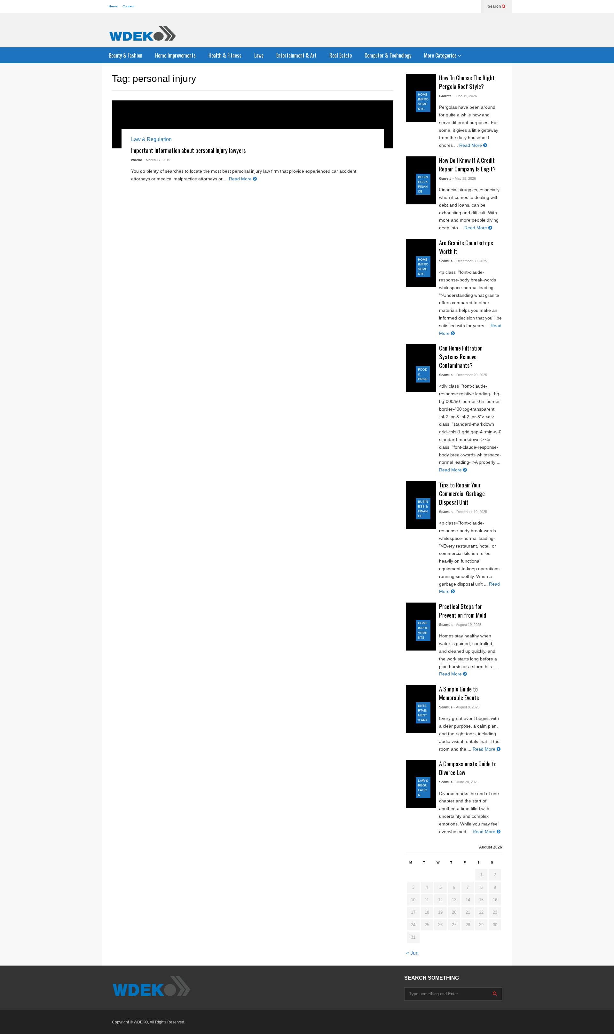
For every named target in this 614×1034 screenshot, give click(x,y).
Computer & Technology (388, 55)
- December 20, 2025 (470, 375)
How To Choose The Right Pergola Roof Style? (467, 82)
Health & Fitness (225, 55)
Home (113, 6)
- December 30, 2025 (470, 261)
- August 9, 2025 (466, 707)
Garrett (445, 96)
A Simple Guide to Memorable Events (459, 693)
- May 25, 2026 (464, 178)
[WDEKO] (142, 33)
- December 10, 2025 (470, 512)
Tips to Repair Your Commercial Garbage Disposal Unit (462, 493)
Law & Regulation (151, 139)
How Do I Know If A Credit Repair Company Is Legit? (467, 164)
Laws (259, 55)
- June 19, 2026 (465, 96)
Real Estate (340, 55)
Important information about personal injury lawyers (188, 150)
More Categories (441, 55)
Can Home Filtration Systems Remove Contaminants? (461, 356)
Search (495, 6)
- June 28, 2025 (466, 782)
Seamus (446, 261)
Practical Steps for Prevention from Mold (462, 610)
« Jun (412, 953)
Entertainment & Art (296, 55)
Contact (128, 6)
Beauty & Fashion (125, 55)
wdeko (136, 160)
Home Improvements (175, 55)
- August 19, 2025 (467, 625)
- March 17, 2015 (157, 160)
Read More (241, 178)
